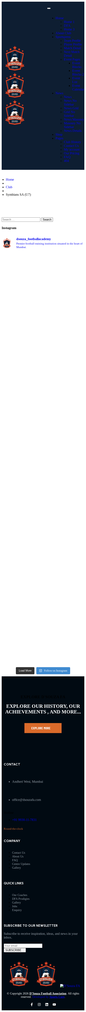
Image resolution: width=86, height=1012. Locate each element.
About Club (63, 33)
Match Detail (72, 48)
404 (66, 161)
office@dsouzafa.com (26, 800)
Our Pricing (71, 153)
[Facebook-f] (31, 1004)
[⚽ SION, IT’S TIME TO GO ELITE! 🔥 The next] (64, 489)
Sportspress (63, 37)
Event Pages (72, 59)
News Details (73, 130)
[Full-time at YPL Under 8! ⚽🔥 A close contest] (22, 370)
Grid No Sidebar (69, 113)
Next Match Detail (72, 53)
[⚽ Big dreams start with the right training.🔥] (64, 380)
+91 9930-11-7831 (24, 820)
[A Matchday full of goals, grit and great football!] (64, 292)
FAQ (67, 157)
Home (60, 18)
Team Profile (72, 40)
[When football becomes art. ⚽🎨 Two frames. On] (22, 271)
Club (9, 187)
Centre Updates (21, 864)
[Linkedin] (46, 1004)
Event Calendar (78, 87)
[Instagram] (39, 1004)
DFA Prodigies (20, 898)
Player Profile (73, 44)
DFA (67, 25)
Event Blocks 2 (78, 72)
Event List (76, 80)
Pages (59, 138)
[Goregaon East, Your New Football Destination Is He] (22, 606)
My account (72, 149)
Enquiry (17, 910)
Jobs (14, 906)
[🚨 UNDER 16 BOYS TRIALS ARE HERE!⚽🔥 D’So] (64, 607)
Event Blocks (76, 65)
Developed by (48, 996)
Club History (72, 142)
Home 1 (69, 22)
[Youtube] (54, 1004)
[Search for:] (21, 219)
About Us (17, 856)
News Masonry (74, 119)
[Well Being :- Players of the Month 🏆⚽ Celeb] (22, 479)
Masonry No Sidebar (72, 125)
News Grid (71, 108)
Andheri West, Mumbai (27, 781)
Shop (59, 134)
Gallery (16, 867)
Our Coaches (19, 895)
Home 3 (69, 29)
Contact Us (71, 145)
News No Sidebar (70, 102)
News (59, 93)
